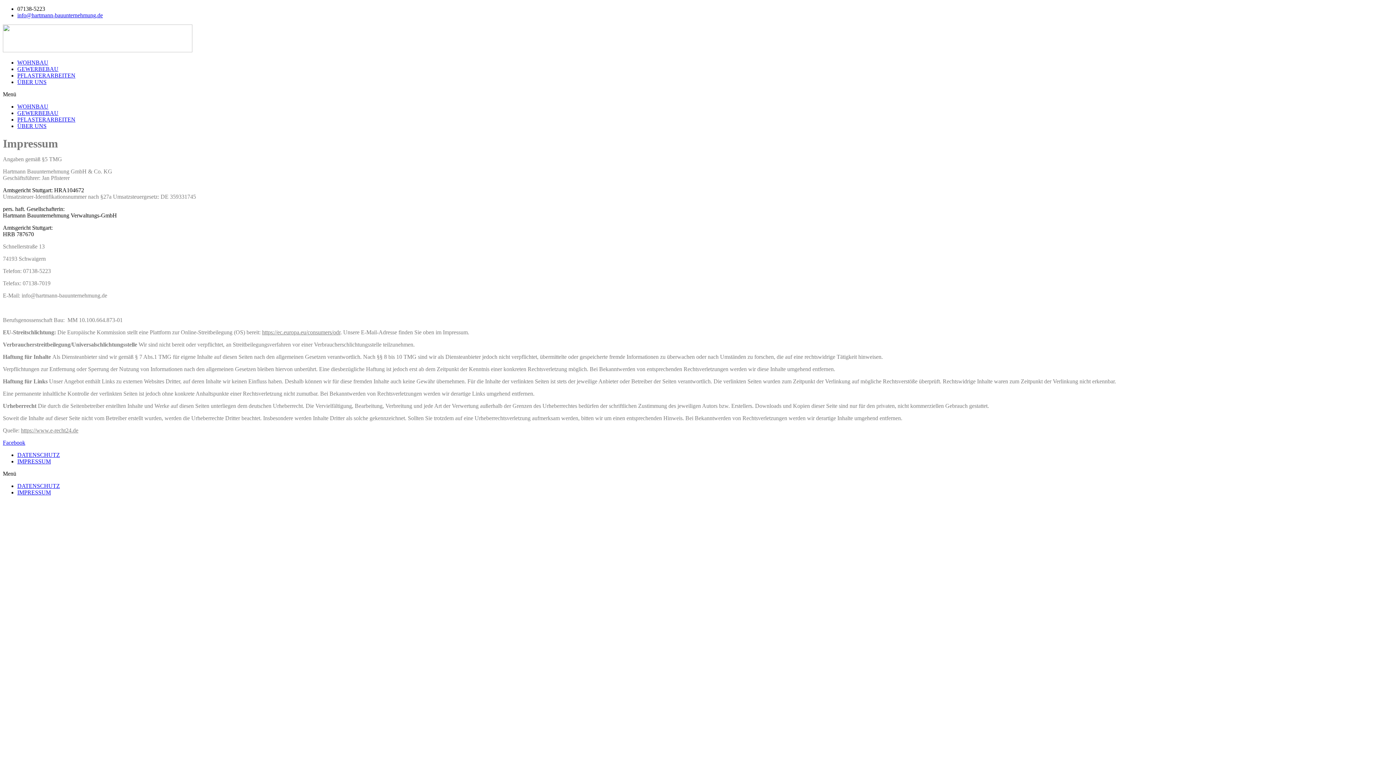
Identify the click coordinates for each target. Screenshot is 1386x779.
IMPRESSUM (34, 461)
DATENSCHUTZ (38, 455)
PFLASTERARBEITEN (46, 75)
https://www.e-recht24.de (49, 430)
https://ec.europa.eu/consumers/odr (301, 332)
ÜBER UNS (32, 82)
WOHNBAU (32, 63)
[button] (693, 94)
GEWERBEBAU (37, 69)
